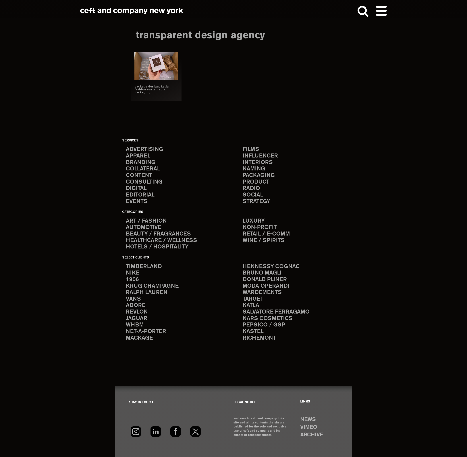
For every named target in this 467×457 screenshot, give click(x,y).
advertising (144, 149)
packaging (259, 175)
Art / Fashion (146, 221)
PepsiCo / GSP (264, 324)
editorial (140, 194)
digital (136, 188)
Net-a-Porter (146, 331)
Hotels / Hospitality (157, 246)
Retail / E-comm (266, 234)
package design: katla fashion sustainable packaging (151, 89)
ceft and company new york (132, 11)
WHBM (135, 324)
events (136, 201)
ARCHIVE (311, 435)
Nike (132, 273)
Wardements (262, 292)
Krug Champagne (152, 286)
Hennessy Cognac (271, 266)
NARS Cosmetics (267, 318)
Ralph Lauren (146, 292)
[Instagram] (136, 431)
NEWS (308, 419)
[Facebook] (175, 431)
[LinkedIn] (155, 431)
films (251, 149)
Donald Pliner (265, 279)
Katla (251, 305)
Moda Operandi (266, 286)
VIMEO (308, 427)
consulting (144, 182)
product (256, 182)
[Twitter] (195, 431)
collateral (143, 168)
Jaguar (136, 318)
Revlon (137, 312)
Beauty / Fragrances (158, 234)
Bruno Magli (262, 273)
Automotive (143, 227)
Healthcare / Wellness (161, 240)
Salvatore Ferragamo (276, 312)
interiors (258, 162)
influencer (260, 155)
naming (254, 168)
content (139, 175)
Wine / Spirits (264, 240)
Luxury (254, 221)
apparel (138, 155)
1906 (132, 279)
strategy (256, 201)
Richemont (259, 338)
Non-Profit (260, 227)
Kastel (253, 331)
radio (251, 188)
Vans (133, 299)
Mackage (139, 338)
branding (140, 162)
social (253, 194)
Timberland (144, 266)
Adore (135, 305)
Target (253, 299)
